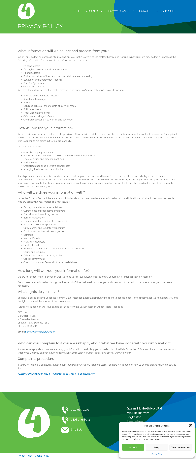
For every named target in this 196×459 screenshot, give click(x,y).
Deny (157, 447)
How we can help (120, 10)
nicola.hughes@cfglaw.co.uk (40, 331)
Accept (133, 447)
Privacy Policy (157, 454)
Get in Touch (165, 10)
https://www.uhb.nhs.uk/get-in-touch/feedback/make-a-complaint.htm (56, 373)
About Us (92, 10)
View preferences (180, 447)
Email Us (76, 429)
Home (76, 10)
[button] (190, 425)
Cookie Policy (42, 455)
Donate (144, 10)
